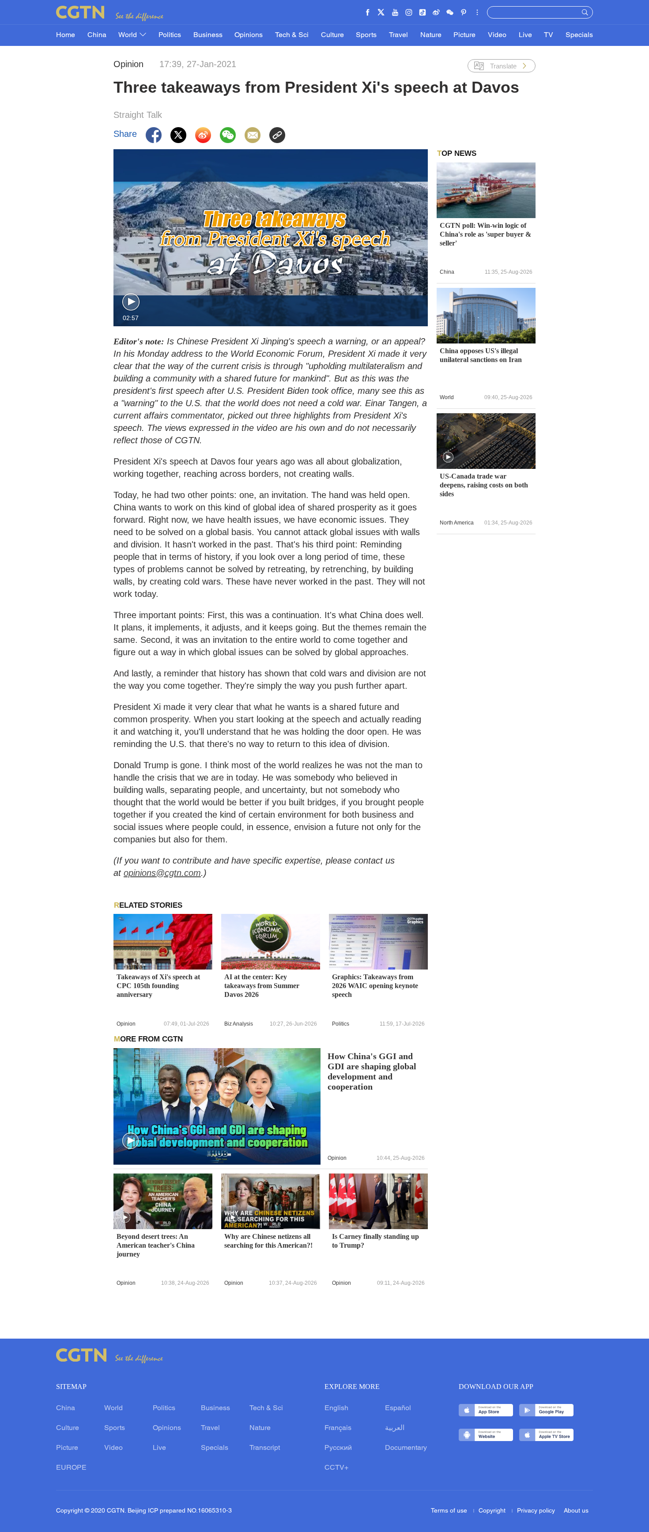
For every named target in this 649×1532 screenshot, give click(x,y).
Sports (366, 35)
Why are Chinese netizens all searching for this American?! (268, 1241)
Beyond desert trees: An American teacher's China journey (156, 1245)
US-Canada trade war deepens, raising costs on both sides (484, 485)
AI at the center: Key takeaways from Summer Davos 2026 (261, 985)
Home (65, 35)
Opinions (248, 35)
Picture (464, 35)
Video (497, 35)
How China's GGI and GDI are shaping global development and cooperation (372, 1071)
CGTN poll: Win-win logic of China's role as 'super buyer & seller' (485, 234)
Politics (169, 35)
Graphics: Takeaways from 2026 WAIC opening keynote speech (375, 985)
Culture (332, 35)
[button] (131, 302)
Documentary (406, 1448)
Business (208, 35)
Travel (398, 35)
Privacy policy (536, 1511)
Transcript (264, 1448)
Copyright (493, 1511)
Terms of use (450, 1511)
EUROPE (71, 1468)
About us (576, 1511)
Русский (338, 1448)
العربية (394, 1428)
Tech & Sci (292, 35)
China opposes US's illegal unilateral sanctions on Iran (481, 355)
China (96, 35)
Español (398, 1408)
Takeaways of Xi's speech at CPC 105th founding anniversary (158, 985)
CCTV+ (336, 1468)
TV (548, 35)
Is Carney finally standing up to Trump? (375, 1241)
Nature (430, 35)
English (336, 1408)
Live (525, 35)
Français (337, 1428)
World (128, 35)
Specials (579, 35)
